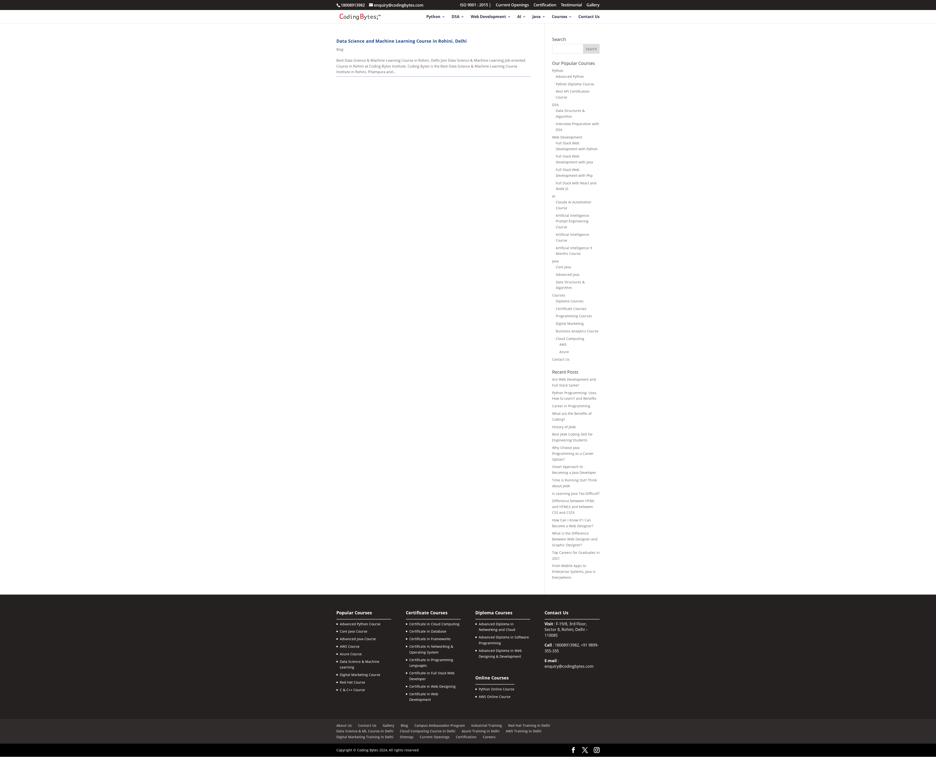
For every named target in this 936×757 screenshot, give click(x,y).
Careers (489, 737)
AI (519, 17)
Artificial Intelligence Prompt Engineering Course (572, 221)
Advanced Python (570, 76)
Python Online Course (496, 689)
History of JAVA (564, 427)
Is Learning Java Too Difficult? (576, 493)
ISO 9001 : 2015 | (475, 5)
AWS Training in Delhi (523, 731)
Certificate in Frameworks (430, 639)
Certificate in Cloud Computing (434, 624)
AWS (563, 344)
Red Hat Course (352, 682)
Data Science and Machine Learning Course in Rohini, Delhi (401, 41)
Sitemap (406, 737)
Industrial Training (486, 725)
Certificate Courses (571, 308)
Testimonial (571, 5)
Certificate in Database (427, 631)
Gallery (593, 5)
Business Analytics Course (577, 331)
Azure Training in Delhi (480, 731)
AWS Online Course (494, 696)
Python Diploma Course (575, 84)
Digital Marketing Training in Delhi (364, 737)
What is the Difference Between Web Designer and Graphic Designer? (574, 539)
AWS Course (350, 646)
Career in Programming (571, 406)
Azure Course (351, 654)
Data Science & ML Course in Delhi (364, 731)
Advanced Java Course (358, 639)
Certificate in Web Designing (432, 686)
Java (536, 17)
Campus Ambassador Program (439, 725)
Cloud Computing (570, 338)
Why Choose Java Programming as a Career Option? (573, 453)
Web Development (488, 17)
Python (433, 17)
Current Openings (512, 5)
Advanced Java (567, 274)
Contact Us (589, 17)
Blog (339, 49)
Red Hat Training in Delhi (529, 725)
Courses (559, 17)
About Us (344, 725)
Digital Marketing (570, 323)
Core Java (563, 267)
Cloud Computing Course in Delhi (427, 731)
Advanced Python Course (360, 624)
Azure (564, 351)
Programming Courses (574, 316)
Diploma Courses (570, 301)
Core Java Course (353, 631)
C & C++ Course (352, 689)
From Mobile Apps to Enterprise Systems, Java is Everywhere (573, 571)
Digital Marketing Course (360, 674)
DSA (455, 17)
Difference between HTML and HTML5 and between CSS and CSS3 (573, 506)
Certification (545, 5)
